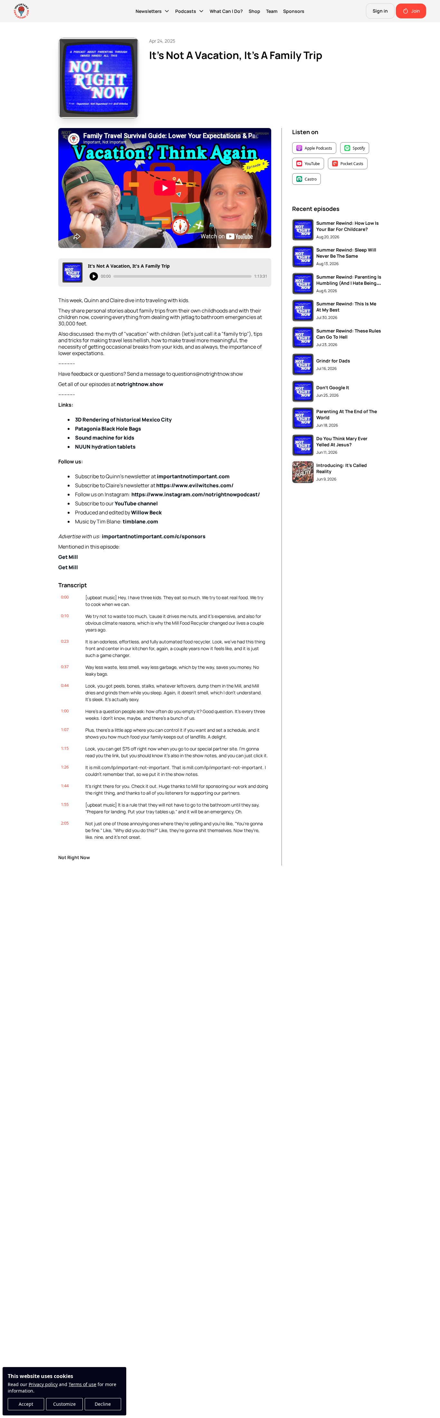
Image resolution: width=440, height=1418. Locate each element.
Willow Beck (146, 512)
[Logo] (21, 11)
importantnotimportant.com (193, 476)
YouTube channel (136, 503)
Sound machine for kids (104, 437)
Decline (103, 1404)
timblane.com (140, 521)
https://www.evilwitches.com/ (195, 485)
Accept (26, 1404)
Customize (64, 1404)
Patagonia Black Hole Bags (108, 428)
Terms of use (82, 1384)
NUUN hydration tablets (105, 446)
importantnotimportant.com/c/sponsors (154, 536)
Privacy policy (43, 1384)
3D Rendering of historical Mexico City (123, 419)
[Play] (94, 276)
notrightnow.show (140, 384)
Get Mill (68, 556)
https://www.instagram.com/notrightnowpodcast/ (195, 494)
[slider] (182, 276)
